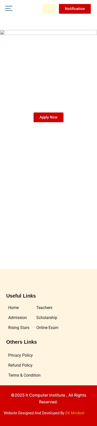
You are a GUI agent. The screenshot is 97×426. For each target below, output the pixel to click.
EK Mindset (74, 413)
